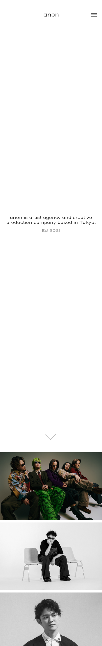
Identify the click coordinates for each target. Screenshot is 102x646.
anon (51, 14)
